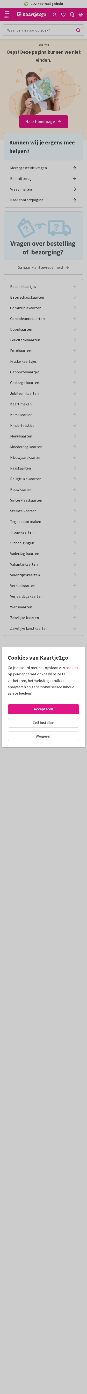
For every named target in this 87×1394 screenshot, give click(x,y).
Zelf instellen (43, 722)
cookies (71, 667)
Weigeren (43, 736)
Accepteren (43, 708)
